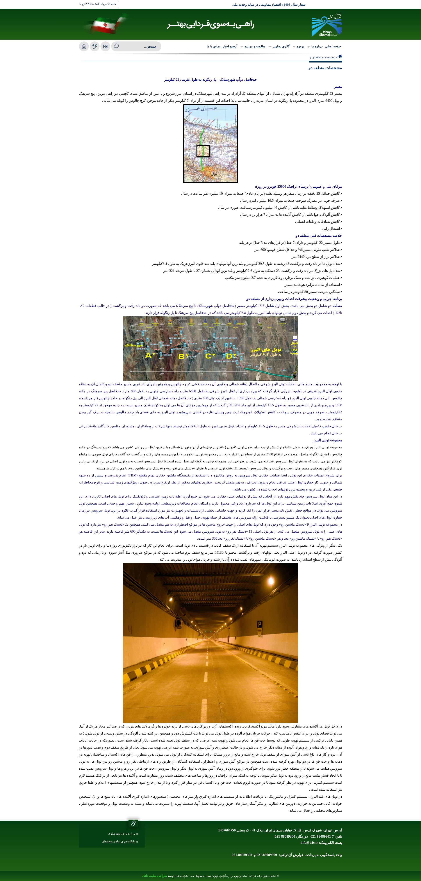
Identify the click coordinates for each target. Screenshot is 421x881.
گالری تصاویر (281, 46)
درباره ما (317, 46)
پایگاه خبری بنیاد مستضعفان (118, 841)
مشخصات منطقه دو (323, 57)
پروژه (300, 46)
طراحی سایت (158, 875)
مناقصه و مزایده (255, 46)
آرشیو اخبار (230, 46)
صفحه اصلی (333, 46)
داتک (145, 875)
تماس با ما (213, 46)
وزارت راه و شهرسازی (121, 833)
